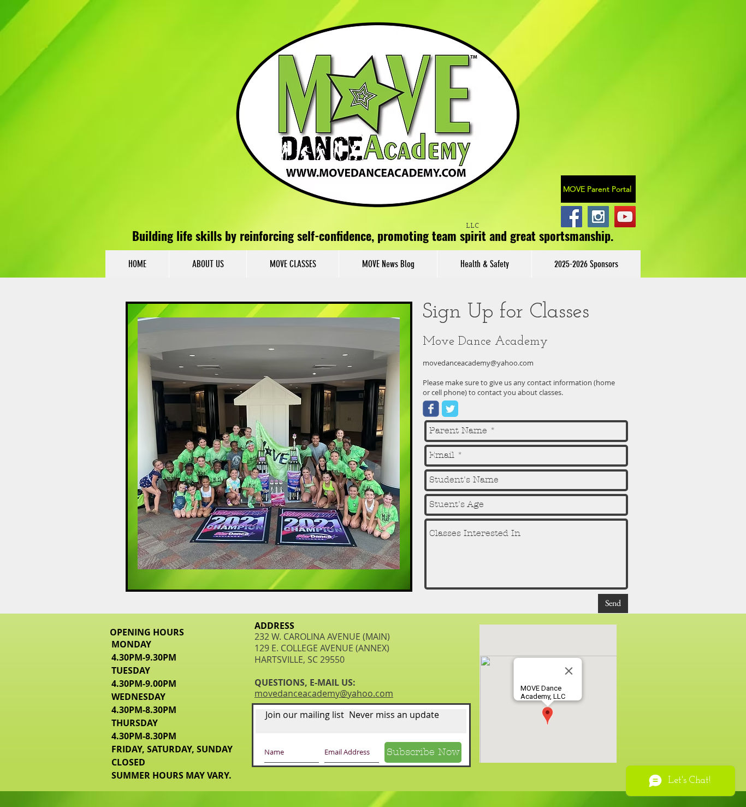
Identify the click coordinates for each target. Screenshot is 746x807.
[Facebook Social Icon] (571, 216)
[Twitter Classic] (450, 408)
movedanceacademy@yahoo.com (478, 363)
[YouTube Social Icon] (625, 216)
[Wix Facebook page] (431, 408)
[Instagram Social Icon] (598, 216)
